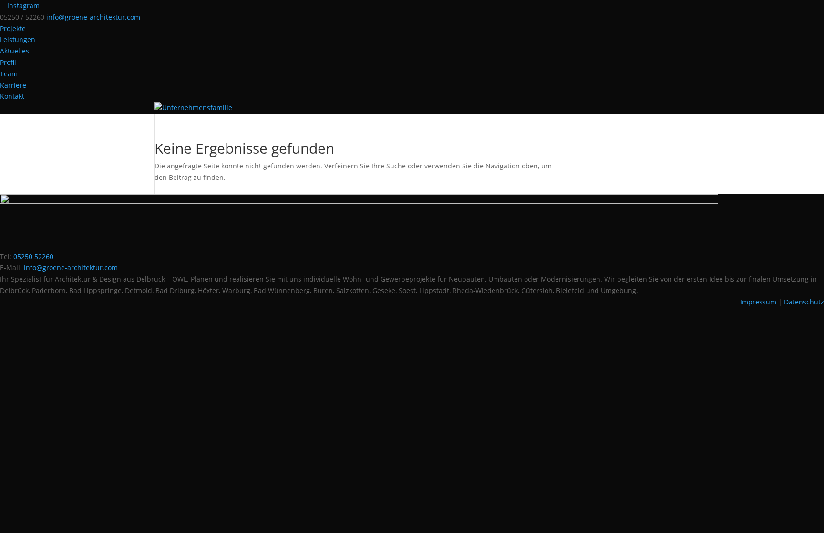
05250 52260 (33, 256)
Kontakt (12, 96)
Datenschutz (804, 301)
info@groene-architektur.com (71, 267)
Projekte (13, 28)
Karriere (13, 85)
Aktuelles (14, 50)
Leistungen (17, 39)
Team (9, 73)
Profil (8, 62)
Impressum (758, 301)
